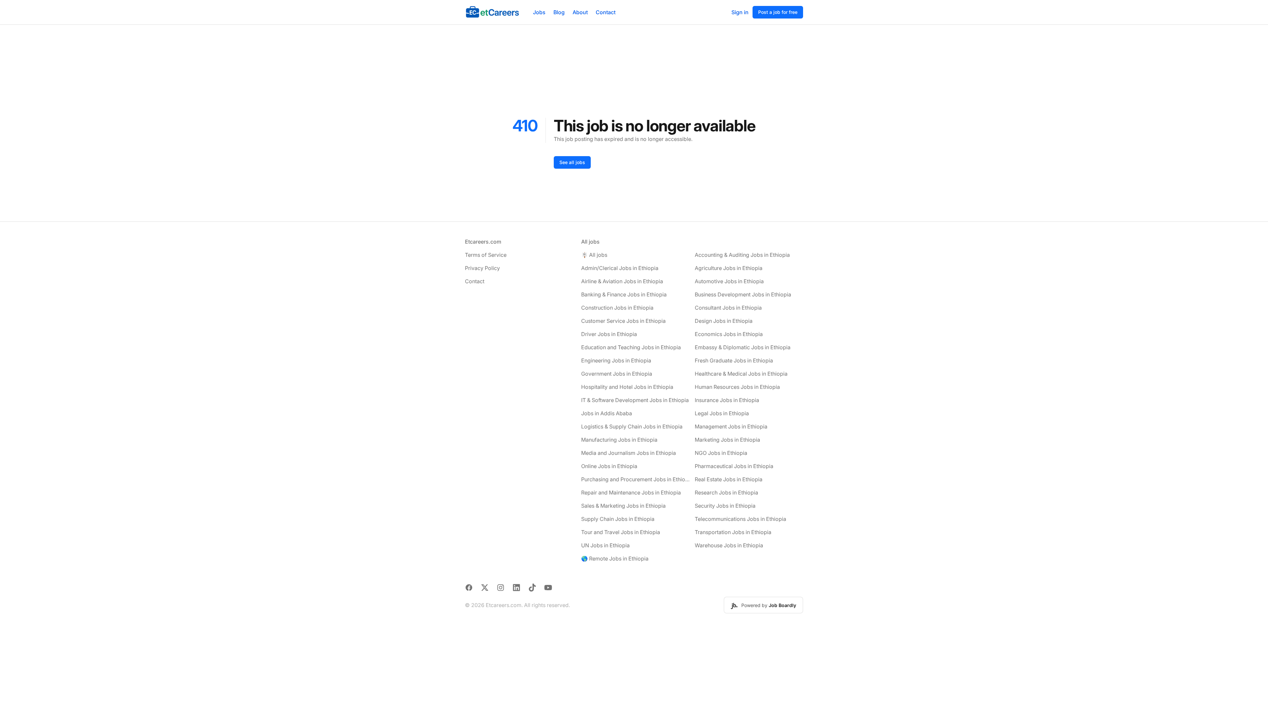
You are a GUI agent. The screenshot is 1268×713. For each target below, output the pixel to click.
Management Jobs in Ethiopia (731, 426)
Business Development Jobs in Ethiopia (743, 294)
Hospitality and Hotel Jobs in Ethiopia (627, 387)
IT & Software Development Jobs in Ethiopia (635, 400)
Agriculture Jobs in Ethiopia (728, 268)
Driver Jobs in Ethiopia (609, 334)
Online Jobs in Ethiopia (609, 466)
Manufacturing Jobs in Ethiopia (619, 439)
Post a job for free (777, 12)
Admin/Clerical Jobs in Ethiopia (619, 268)
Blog (559, 12)
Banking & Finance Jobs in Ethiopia (624, 294)
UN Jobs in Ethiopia (605, 545)
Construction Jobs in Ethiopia (617, 307)
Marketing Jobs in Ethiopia (727, 439)
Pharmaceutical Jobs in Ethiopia (734, 466)
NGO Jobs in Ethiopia (721, 453)
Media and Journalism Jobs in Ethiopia (628, 453)
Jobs (539, 12)
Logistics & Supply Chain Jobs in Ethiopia (632, 426)
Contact (606, 12)
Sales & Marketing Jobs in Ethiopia (623, 505)
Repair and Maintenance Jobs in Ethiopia (631, 492)
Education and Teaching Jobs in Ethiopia (631, 347)
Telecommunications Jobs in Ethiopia (740, 519)
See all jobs (572, 162)
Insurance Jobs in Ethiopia (727, 400)
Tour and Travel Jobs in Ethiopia (620, 532)
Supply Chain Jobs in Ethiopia (617, 519)
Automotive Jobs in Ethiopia (729, 281)
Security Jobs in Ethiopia (725, 505)
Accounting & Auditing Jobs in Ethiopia (742, 255)
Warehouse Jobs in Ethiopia (729, 545)
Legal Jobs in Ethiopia (722, 413)
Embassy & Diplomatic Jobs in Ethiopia (743, 347)
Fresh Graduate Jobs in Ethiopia (734, 360)
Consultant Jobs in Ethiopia (728, 307)
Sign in (740, 12)
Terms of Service (486, 255)
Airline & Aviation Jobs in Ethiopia (622, 281)
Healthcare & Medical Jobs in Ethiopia (741, 373)
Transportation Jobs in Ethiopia (733, 532)
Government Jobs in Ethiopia (616, 373)
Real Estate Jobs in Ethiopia (728, 479)
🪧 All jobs (594, 255)
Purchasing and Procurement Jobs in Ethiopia (635, 479)
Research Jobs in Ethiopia (726, 492)
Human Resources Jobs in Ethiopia (737, 387)
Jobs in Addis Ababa (606, 413)
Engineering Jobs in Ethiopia (616, 360)
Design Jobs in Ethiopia (724, 321)
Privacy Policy (482, 268)
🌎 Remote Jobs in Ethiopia (615, 558)
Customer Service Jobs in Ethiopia (623, 321)
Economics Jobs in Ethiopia (729, 334)
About (580, 12)
